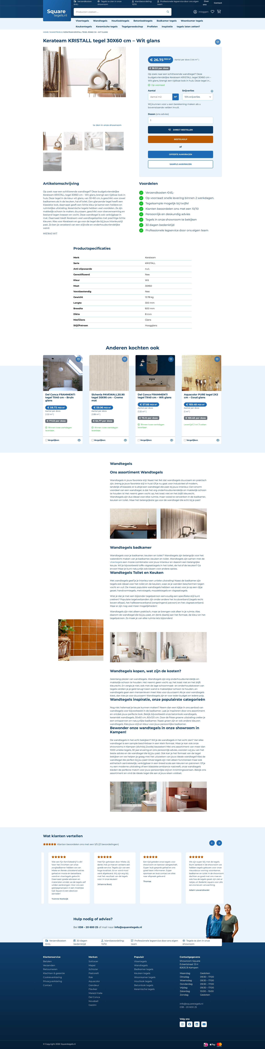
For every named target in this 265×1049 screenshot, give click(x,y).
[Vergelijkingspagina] (79, 440)
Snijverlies (188, 90)
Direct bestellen (183, 130)
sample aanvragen (181, 164)
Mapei (92, 965)
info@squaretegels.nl (128, 927)
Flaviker (93, 989)
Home (45, 32)
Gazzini (92, 1005)
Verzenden (49, 965)
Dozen (151, 114)
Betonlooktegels (143, 20)
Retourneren (50, 969)
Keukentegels (84, 26)
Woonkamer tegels (192, 20)
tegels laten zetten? (188, 26)
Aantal (152, 90)
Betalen (47, 961)
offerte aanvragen (180, 154)
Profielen (152, 26)
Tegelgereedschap (132, 26)
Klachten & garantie (54, 973)
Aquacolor (94, 981)
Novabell (93, 1001)
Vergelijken (52, 440)
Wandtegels (100, 20)
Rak (91, 977)
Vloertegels (82, 20)
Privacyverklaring (52, 981)
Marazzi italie (95, 993)
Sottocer (93, 961)
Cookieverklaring (52, 977)
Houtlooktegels (120, 20)
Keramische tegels (107, 26)
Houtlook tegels (143, 981)
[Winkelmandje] (219, 12)
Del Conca (94, 997)
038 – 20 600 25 (188, 1007)
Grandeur (94, 985)
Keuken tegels (142, 973)
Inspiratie (167, 26)
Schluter (93, 969)
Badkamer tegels (167, 20)
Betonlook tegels (143, 985)
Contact (218, 3)
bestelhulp (180, 139)
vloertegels (116, 562)
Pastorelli (94, 973)
